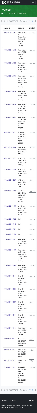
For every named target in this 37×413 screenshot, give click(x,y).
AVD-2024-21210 (9, 315)
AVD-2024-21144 (9, 328)
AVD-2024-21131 (9, 360)
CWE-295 (32, 148)
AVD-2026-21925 (10, 180)
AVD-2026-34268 (10, 50)
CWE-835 (32, 367)
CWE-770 (32, 76)
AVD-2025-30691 (10, 250)
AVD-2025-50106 (10, 234)
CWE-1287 (33, 158)
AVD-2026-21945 (10, 147)
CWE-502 (32, 219)
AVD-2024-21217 (9, 276)
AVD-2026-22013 (10, 104)
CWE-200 (32, 50)
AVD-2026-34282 (10, 33)
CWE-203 (32, 289)
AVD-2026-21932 (10, 158)
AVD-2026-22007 (10, 117)
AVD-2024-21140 (9, 339)
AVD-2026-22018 (10, 76)
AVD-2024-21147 (9, 350)
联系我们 (4, 400)
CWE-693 (32, 104)
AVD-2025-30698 (10, 265)
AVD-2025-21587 (10, 239)
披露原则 (13, 400)
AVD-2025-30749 (10, 224)
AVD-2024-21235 (10, 302)
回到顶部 (31, 400)
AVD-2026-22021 (10, 63)
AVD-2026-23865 (10, 132)
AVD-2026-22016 (10, 91)
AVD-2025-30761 (10, 219)
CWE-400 (32, 33)
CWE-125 (32, 132)
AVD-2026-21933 (10, 169)
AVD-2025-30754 (10, 229)
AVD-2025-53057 (10, 206)
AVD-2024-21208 (10, 289)
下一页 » (31, 21)
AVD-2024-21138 (9, 367)
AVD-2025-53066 (10, 191)
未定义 (31, 169)
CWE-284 (32, 206)
